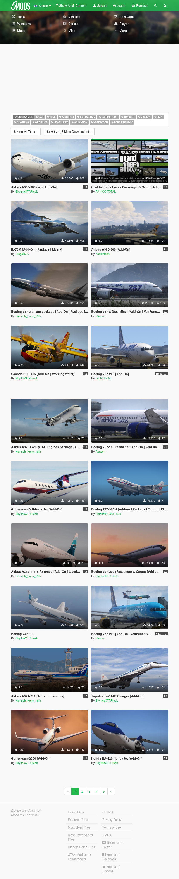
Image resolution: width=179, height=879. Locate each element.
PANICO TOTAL (106, 191)
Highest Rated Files (81, 847)
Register (141, 5)
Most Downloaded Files (80, 837)
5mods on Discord (111, 868)
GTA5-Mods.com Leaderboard (79, 856)
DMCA (106, 835)
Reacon (100, 316)
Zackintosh (103, 254)
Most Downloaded (68, 131)
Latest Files (76, 812)
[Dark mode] (155, 5)
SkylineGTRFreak (26, 191)
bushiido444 (103, 378)
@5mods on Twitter (112, 844)
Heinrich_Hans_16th (28, 316)
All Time (25, 131)
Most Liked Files (79, 827)
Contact (107, 812)
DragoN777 (22, 254)
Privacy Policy (111, 819)
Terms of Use (111, 827)
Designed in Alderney (26, 810)
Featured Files (78, 819)
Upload (101, 5)
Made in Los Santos (25, 815)
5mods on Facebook (111, 856)
